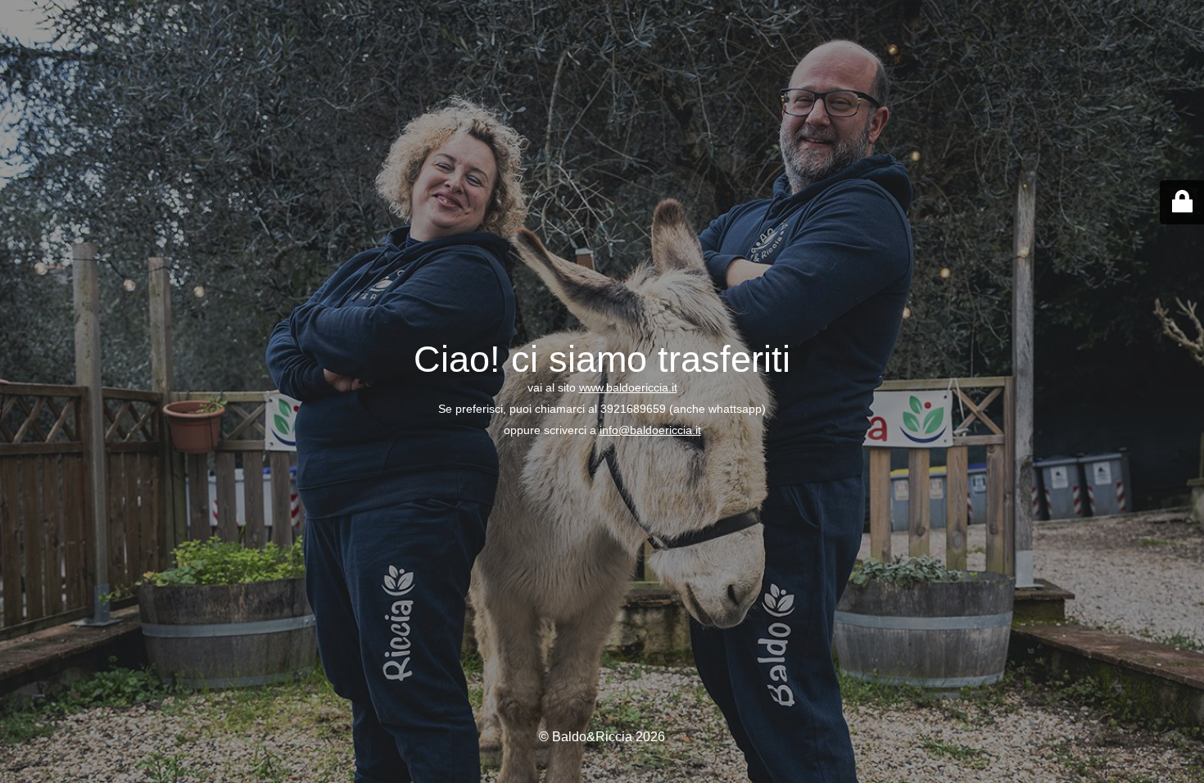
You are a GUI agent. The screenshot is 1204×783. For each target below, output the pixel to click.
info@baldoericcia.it (650, 430)
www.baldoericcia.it (628, 387)
